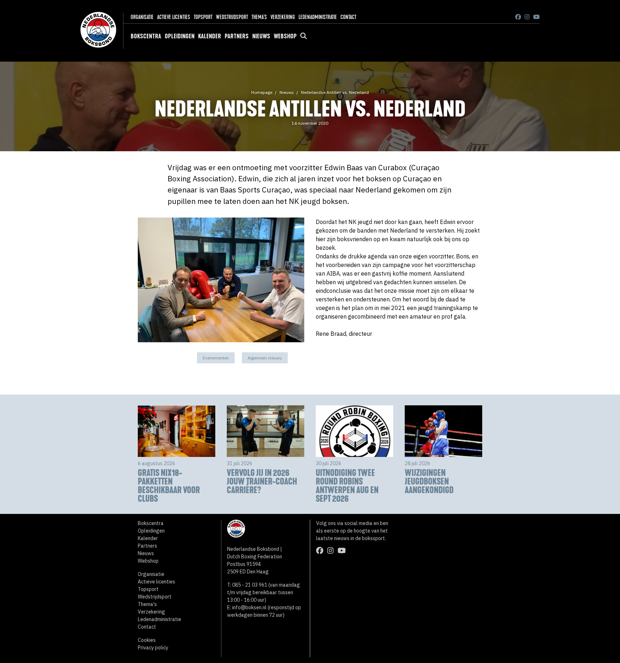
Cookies (147, 640)
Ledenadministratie (318, 17)
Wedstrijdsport (232, 17)
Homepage (261, 92)
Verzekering (283, 17)
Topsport (203, 17)
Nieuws (261, 36)
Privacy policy (153, 647)
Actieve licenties (173, 17)
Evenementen (216, 358)
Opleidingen (179, 36)
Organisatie (142, 17)
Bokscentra (146, 36)
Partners (237, 36)
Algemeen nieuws (265, 358)
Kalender (209, 36)
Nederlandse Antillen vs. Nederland (335, 92)
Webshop (285, 36)
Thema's (259, 17)
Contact (348, 17)
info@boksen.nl (249, 607)
